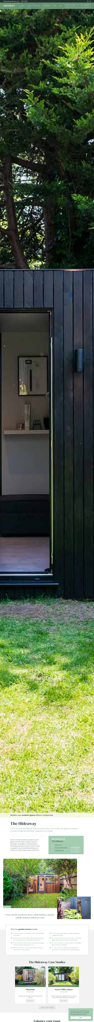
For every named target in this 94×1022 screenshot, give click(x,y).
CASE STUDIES (47, 5)
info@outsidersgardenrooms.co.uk (11, 1)
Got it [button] (80, 1017)
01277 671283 (24, 1)
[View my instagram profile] (87, 1)
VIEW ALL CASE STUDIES (47, 1007)
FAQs (60, 5)
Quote (85, 5)
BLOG (54, 5)
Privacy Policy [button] (83, 1014)
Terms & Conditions (75, 1014)
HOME (22, 5)
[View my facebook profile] (90, 1)
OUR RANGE (36, 5)
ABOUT (29, 5)
